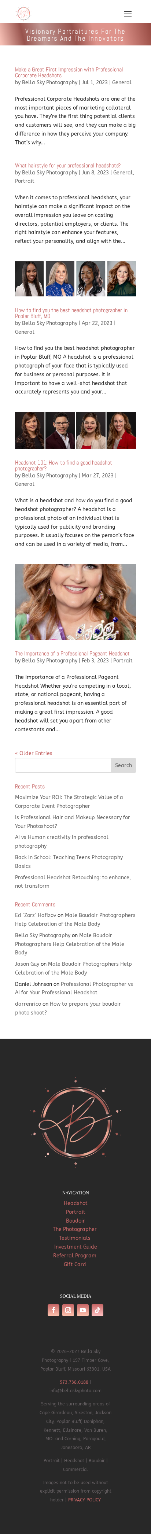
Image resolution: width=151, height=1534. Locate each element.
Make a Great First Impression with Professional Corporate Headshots (69, 72)
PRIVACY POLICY (84, 1499)
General (122, 83)
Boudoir (75, 1221)
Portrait (24, 181)
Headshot (76, 1203)
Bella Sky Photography (49, 83)
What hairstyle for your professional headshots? (68, 165)
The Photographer (75, 1229)
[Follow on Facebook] (53, 1310)
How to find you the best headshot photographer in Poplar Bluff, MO (71, 313)
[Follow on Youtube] (83, 1310)
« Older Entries (33, 753)
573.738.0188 (74, 1382)
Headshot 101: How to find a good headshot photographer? (63, 465)
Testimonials (75, 1238)
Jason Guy (27, 964)
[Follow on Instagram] (68, 1310)
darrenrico (28, 1004)
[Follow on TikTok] (97, 1310)
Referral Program (75, 1256)
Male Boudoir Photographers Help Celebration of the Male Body (69, 944)
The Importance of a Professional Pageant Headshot (72, 653)
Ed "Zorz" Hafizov (35, 915)
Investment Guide (75, 1247)
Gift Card (76, 1264)
